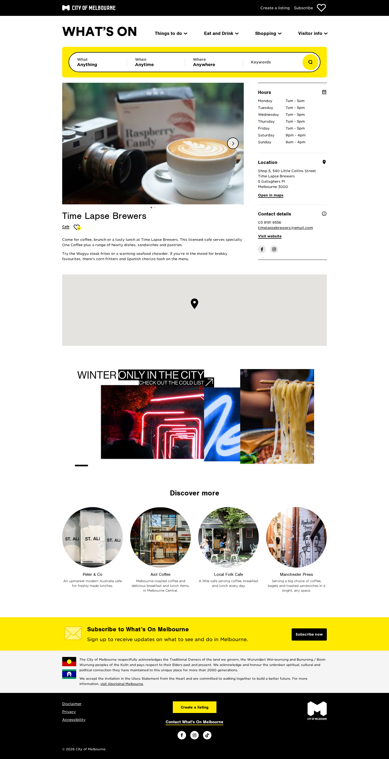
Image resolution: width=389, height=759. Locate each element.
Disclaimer (72, 704)
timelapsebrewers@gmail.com (285, 228)
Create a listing (275, 8)
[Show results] (310, 62)
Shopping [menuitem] (265, 33)
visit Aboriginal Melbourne (121, 684)
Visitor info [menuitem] (310, 33)
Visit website (270, 236)
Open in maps (270, 195)
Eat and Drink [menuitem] (218, 33)
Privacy (69, 712)
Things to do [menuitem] (168, 33)
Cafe (65, 226)
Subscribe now (309, 634)
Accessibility (73, 720)
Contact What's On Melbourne (194, 722)
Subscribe (303, 8)
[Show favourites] (321, 7)
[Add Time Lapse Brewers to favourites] (77, 227)
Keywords (261, 62)
